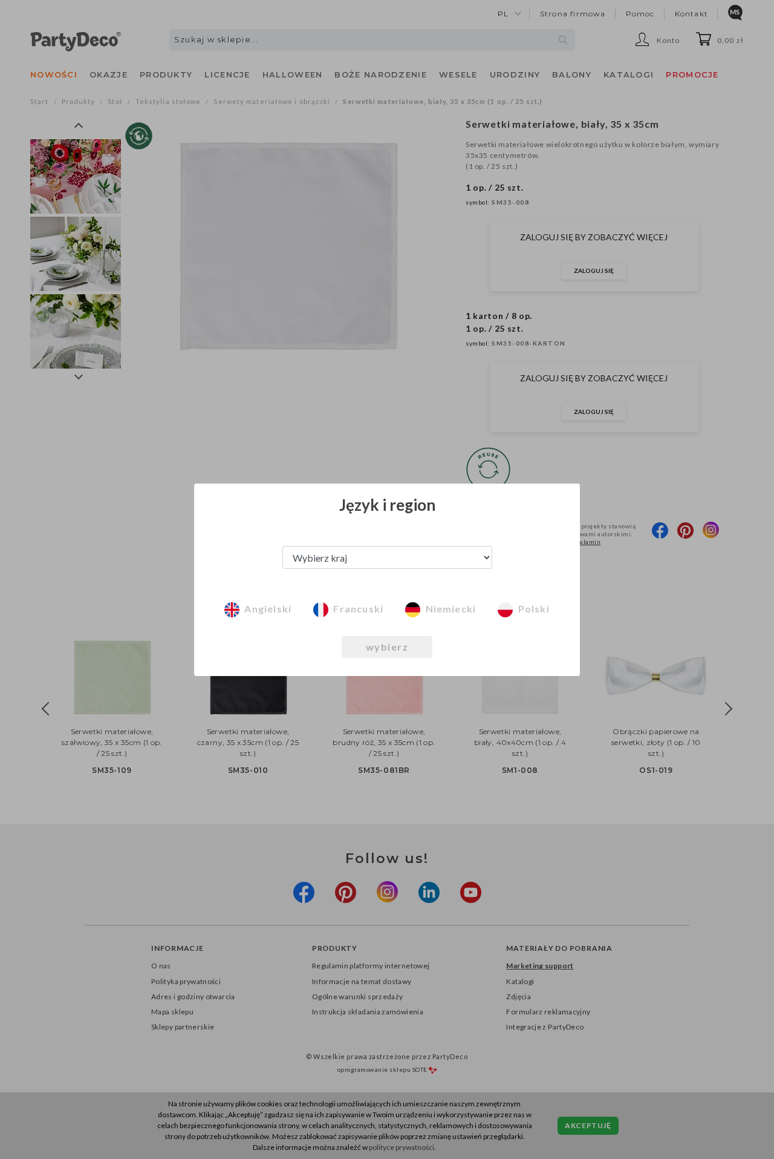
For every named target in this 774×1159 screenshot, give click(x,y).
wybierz (387, 646)
